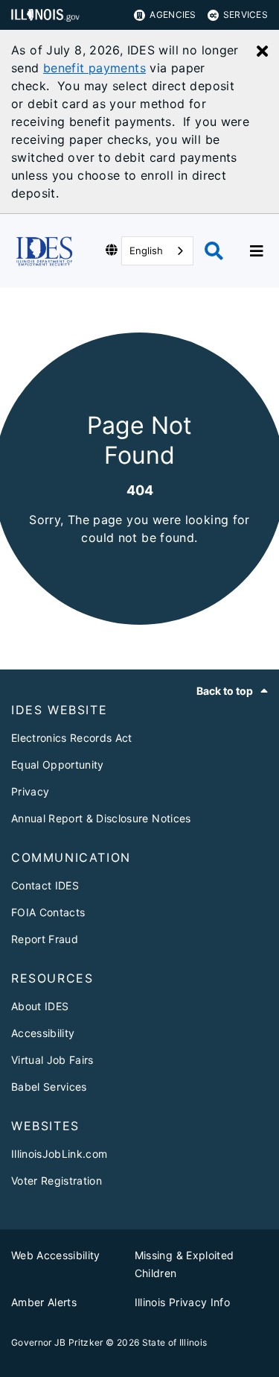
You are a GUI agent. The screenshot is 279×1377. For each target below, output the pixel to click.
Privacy (30, 791)
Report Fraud (44, 939)
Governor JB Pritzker (57, 1342)
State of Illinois (175, 1342)
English (146, 250)
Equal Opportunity (57, 764)
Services (245, 14)
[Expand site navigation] (257, 251)
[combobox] (157, 250)
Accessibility (42, 1033)
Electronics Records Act (71, 737)
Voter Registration (56, 1180)
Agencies (173, 14)
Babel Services (49, 1086)
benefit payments (94, 67)
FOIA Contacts (48, 912)
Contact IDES (45, 885)
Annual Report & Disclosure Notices (101, 818)
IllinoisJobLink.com (59, 1153)
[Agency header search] (214, 251)
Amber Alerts (44, 1302)
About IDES (39, 1006)
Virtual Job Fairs (52, 1059)
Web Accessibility (55, 1255)
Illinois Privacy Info (182, 1302)
